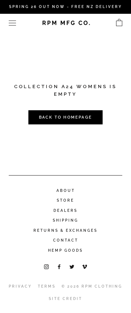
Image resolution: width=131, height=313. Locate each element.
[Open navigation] (12, 22)
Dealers (65, 211)
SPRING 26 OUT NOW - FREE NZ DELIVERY (65, 7)
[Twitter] (72, 266)
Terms (47, 286)
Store (65, 200)
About (65, 191)
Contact (65, 240)
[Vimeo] (84, 266)
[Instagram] (46, 266)
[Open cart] (119, 22)
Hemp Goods (65, 250)
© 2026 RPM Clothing (91, 286)
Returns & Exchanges (65, 230)
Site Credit (65, 299)
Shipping (65, 220)
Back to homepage (65, 117)
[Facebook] (59, 266)
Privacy (20, 286)
